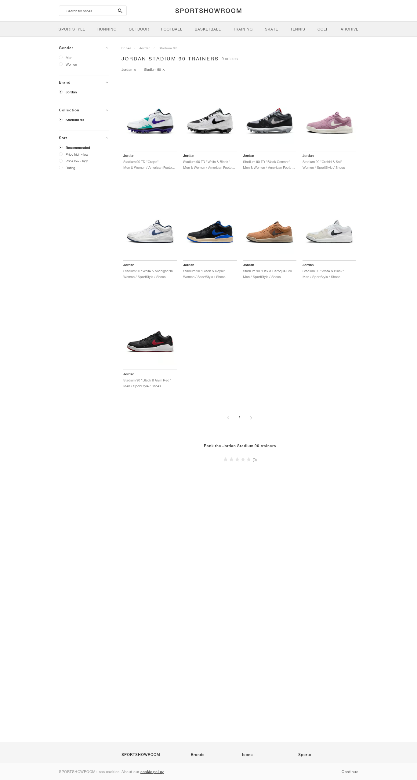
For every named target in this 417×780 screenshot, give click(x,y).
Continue (350, 771)
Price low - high (77, 161)
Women (71, 64)
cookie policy (152, 771)
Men (69, 58)
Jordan (71, 92)
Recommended (78, 148)
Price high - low (77, 154)
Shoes (126, 48)
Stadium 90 (75, 120)
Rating (70, 168)
